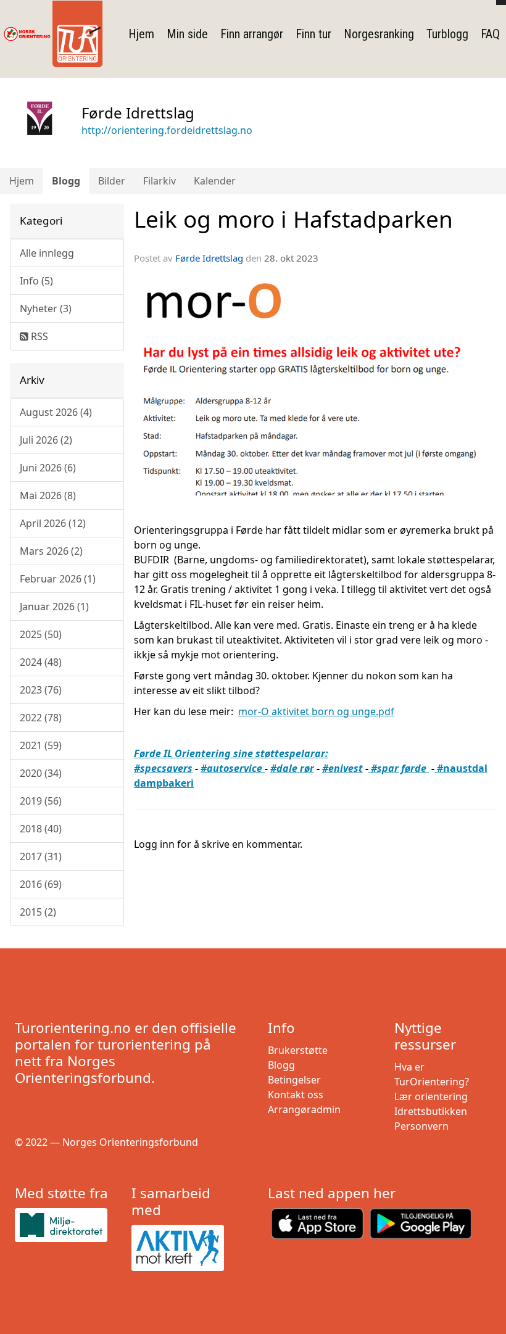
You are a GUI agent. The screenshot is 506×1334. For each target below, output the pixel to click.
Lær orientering (431, 1096)
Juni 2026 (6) (48, 467)
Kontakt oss (295, 1094)
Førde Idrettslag (209, 258)
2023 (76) (41, 690)
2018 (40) (41, 828)
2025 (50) (41, 634)
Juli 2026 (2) (46, 440)
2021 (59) (41, 745)
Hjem (141, 34)
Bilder (111, 181)
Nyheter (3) (46, 308)
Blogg (66, 181)
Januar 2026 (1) (54, 606)
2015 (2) (38, 912)
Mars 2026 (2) (51, 551)
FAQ (490, 34)
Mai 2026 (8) (48, 495)
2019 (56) (41, 801)
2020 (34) (41, 773)
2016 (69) (41, 884)
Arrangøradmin (304, 1109)
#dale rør (292, 768)
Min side (187, 34)
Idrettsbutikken (430, 1111)
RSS (38, 336)
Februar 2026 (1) (58, 579)
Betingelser (294, 1080)
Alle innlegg (47, 253)
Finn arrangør (251, 34)
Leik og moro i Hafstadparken (293, 219)
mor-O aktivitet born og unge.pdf (316, 711)
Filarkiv (159, 181)
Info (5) (36, 281)
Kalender (215, 181)
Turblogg (447, 34)
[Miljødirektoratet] (68, 1225)
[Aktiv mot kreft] (184, 1248)
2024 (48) (41, 662)
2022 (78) (41, 717)
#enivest (342, 768)
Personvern (421, 1126)
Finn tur (313, 34)
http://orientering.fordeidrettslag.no (166, 130)
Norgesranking (379, 34)
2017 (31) (41, 856)
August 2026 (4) (56, 412)
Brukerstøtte (298, 1050)
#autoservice (233, 768)
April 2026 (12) (53, 523)
